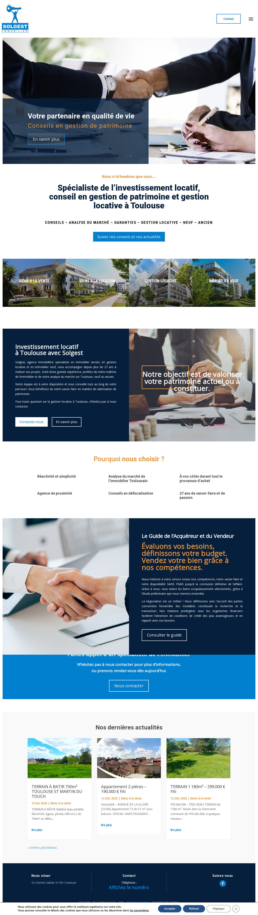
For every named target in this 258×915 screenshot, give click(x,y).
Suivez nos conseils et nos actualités (128, 236)
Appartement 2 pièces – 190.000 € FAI (123, 789)
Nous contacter (129, 685)
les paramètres (139, 910)
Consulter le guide (164, 635)
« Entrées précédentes (42, 848)
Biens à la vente (60, 803)
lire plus (37, 830)
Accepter (169, 909)
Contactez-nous (32, 422)
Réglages (219, 909)
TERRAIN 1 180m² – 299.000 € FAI (198, 789)
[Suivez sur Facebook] (223, 883)
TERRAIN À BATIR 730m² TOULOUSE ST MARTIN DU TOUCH (57, 791)
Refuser (194, 909)
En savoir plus (46, 139)
